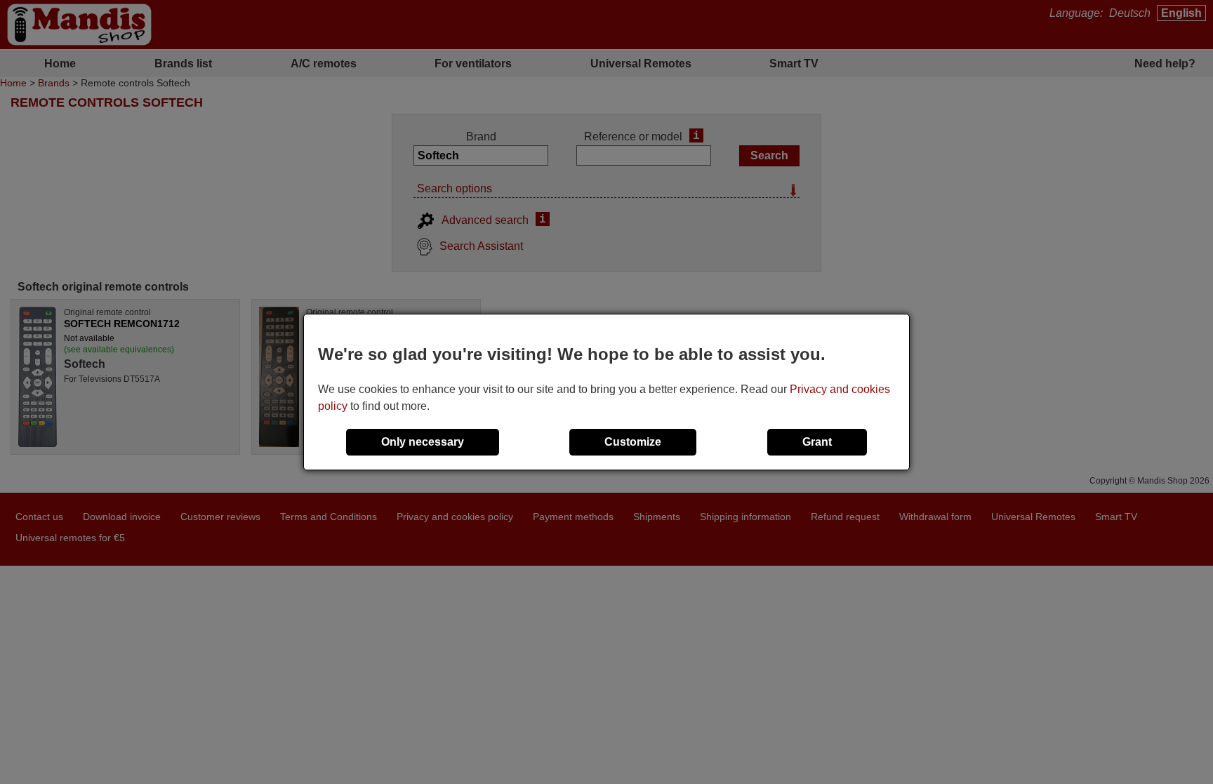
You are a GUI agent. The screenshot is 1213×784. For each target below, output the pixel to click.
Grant (817, 442)
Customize (632, 442)
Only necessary (422, 442)
